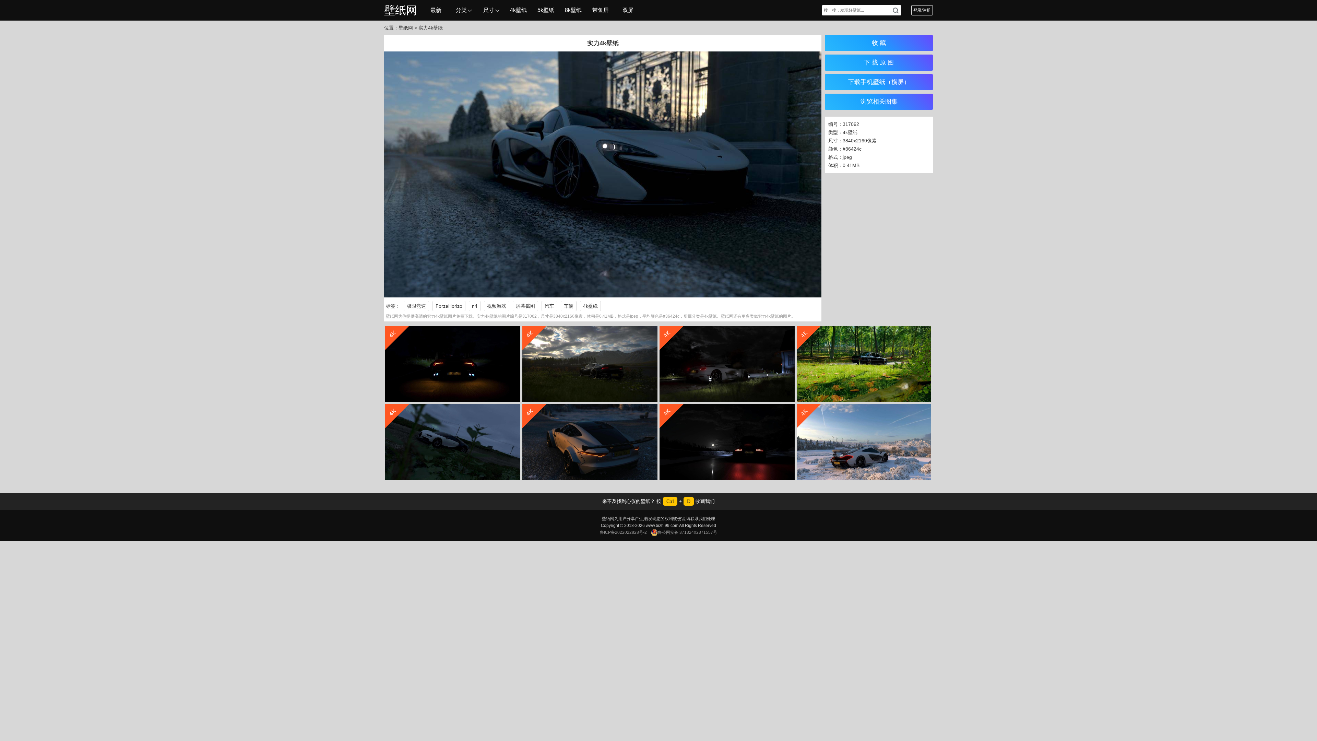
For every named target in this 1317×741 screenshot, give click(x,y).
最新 (435, 10)
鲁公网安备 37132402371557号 (687, 532)
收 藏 (879, 42)
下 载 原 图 (879, 62)
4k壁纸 (518, 10)
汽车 (549, 306)
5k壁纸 (545, 10)
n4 (474, 306)
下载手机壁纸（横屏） (879, 82)
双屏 (627, 10)
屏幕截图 (525, 306)
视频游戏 (496, 306)
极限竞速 (416, 306)
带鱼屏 (600, 10)
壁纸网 (400, 10)
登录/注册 (922, 10)
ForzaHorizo (449, 306)
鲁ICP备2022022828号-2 (623, 532)
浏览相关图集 (879, 101)
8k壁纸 (573, 10)
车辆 (568, 306)
